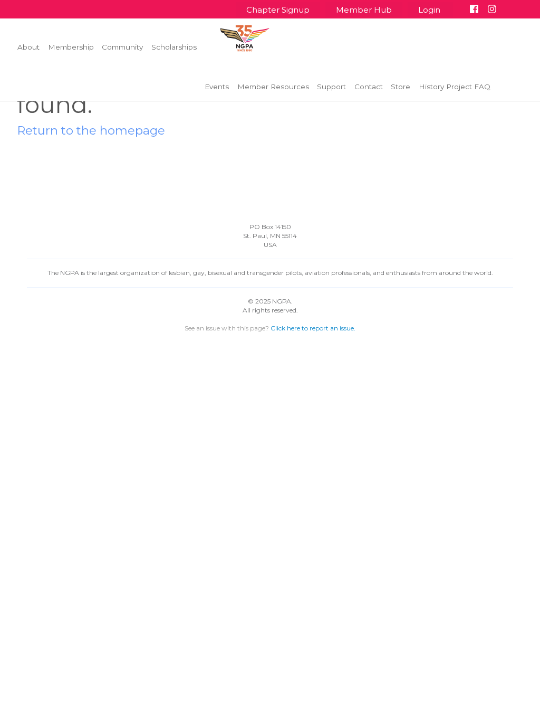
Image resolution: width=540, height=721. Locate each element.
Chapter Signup (278, 10)
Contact (368, 86)
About (28, 47)
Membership (71, 47)
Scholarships (174, 47)
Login (430, 10)
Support (331, 86)
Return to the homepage (91, 130)
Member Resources (273, 86)
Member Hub (364, 10)
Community (122, 47)
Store (400, 86)
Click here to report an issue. (313, 328)
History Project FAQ (454, 86)
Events (217, 86)
